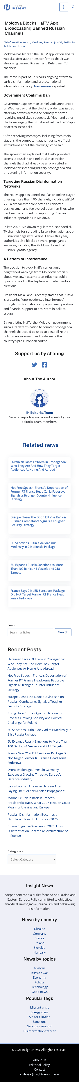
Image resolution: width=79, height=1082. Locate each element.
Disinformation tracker (39, 1031)
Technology (39, 987)
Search (12, 625)
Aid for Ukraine (39, 1017)
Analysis (39, 968)
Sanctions (39, 1021)
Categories (15, 851)
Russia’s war (39, 973)
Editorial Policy (39, 1065)
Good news (40, 992)
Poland (39, 943)
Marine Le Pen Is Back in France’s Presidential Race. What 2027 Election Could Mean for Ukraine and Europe (39, 802)
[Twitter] (34, 364)
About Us (39, 1060)
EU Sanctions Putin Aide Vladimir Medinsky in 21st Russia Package (33, 545)
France (39, 938)
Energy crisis (40, 1012)
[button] (73, 7)
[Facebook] (44, 364)
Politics (39, 982)
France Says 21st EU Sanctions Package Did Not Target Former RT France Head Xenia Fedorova (38, 594)
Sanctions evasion (39, 1026)
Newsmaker (42, 86)
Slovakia (39, 947)
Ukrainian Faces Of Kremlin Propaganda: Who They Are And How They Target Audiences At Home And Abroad (39, 466)
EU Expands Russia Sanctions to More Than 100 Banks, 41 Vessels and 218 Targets (37, 569)
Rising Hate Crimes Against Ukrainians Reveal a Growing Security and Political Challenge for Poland (35, 718)
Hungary (39, 952)
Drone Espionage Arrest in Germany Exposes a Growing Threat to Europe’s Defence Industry (34, 774)
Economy (39, 977)
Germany (39, 933)
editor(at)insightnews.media (40, 1074)
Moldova (37, 42)
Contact (39, 1069)
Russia (48, 42)
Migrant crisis (39, 1007)
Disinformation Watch (16, 42)
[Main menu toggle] (63, 7)
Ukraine (39, 929)
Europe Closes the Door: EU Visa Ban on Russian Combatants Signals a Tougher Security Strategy (38, 521)
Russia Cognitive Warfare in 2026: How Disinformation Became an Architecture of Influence (38, 831)
